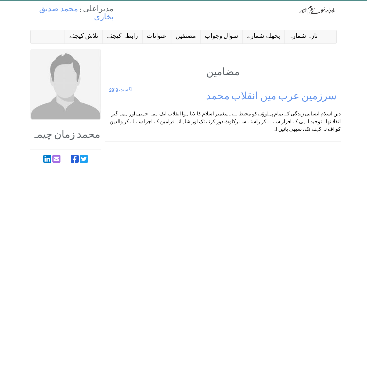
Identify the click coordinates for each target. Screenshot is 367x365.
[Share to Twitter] (84, 159)
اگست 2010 (120, 90)
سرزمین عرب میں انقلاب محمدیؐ (271, 97)
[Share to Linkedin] (47, 159)
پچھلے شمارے (263, 36)
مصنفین (185, 36)
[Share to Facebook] (75, 159)
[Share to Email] (56, 159)
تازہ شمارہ (303, 36)
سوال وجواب (221, 36)
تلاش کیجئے (83, 36)
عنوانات (157, 36)
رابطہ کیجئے (122, 36)
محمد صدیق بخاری (76, 14)
